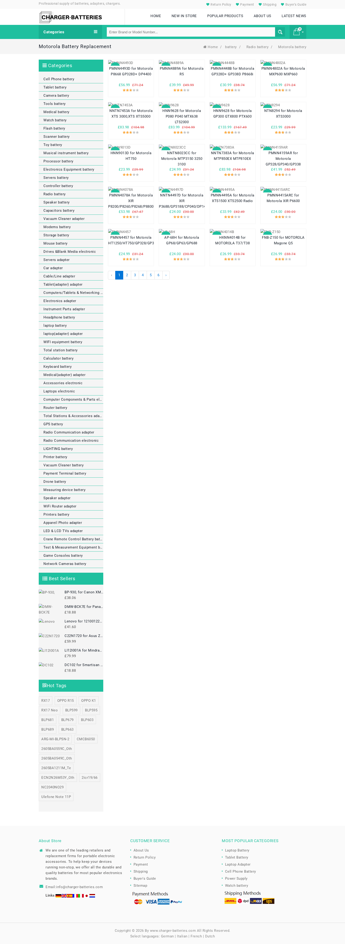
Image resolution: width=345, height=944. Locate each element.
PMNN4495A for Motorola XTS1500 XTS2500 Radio (232, 198)
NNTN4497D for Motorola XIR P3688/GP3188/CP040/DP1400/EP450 (181, 201)
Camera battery (56, 95)
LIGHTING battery (58, 449)
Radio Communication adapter (68, 432)
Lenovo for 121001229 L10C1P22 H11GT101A (84, 621)
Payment (246, 4)
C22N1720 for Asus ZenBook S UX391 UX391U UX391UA (84, 636)
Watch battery (55, 120)
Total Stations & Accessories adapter (73, 416)
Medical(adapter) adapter (64, 375)
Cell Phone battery (58, 79)
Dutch (210, 936)
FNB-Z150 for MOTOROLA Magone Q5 (283, 240)
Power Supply (236, 878)
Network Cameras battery (64, 564)
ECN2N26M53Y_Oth (57, 777)
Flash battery (54, 128)
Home (213, 47)
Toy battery (52, 145)
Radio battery (257, 47)
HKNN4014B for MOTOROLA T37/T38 (232, 240)
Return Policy (220, 4)
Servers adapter (56, 260)
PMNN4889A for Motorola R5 (181, 71)
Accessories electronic (62, 383)
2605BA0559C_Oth (56, 749)
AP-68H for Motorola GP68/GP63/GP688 (181, 240)
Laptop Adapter (238, 864)
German (167, 936)
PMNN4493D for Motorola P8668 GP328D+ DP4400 (131, 71)
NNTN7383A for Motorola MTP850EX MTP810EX (232, 156)
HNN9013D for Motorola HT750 (131, 156)
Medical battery (56, 112)
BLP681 (47, 720)
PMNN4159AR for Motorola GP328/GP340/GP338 (283, 158)
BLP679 (67, 720)
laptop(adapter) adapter (63, 334)
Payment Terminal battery (64, 473)
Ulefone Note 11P (56, 797)
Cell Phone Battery (240, 871)
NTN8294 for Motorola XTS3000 (283, 114)
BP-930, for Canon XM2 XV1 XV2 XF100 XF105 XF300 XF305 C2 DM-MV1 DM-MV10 (84, 592)
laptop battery (55, 325)
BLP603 (87, 720)
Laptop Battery (237, 850)
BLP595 (91, 710)
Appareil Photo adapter (62, 523)
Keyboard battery (57, 367)
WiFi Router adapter (60, 506)
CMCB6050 (86, 739)
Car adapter (53, 268)
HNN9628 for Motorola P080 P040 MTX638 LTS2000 (181, 116)
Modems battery (57, 227)
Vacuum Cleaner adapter (63, 219)
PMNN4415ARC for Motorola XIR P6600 (283, 198)
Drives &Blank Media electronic (69, 251)
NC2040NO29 (52, 787)
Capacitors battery (58, 210)
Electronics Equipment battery (68, 169)
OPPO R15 (65, 700)
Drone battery (54, 482)
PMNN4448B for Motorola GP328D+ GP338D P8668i (232, 71)
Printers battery (56, 514)
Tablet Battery (236, 857)
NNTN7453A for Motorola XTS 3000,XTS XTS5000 (131, 114)
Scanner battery (56, 136)
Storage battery (56, 235)
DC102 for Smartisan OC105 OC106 (84, 665)
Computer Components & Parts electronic (73, 399)
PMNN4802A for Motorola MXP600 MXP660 (283, 71)
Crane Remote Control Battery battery (73, 539)
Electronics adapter (59, 301)
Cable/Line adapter (59, 276)
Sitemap (140, 885)
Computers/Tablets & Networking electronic (73, 293)
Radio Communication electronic (71, 440)
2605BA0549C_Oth (56, 758)
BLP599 (71, 710)
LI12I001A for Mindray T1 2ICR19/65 (84, 650)
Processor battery (58, 161)
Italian (182, 936)
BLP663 (67, 729)
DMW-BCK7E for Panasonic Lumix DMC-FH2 (84, 607)
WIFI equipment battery (62, 342)
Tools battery (54, 104)
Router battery (55, 408)
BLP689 (47, 729)
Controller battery (58, 186)
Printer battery (55, 457)
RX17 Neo (49, 710)
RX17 (45, 700)
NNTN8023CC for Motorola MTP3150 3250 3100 (182, 158)
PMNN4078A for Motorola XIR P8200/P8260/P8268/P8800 (131, 201)
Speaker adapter (57, 498)
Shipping (269, 4)
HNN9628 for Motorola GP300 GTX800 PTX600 (232, 114)
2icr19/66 (90, 777)
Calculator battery (58, 358)
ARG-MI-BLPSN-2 (55, 739)
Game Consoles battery (63, 555)
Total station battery (60, 350)
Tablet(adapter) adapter (63, 284)
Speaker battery (56, 202)
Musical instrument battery (65, 153)
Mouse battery (55, 243)
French (196, 936)
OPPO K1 (88, 700)
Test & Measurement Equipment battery (73, 547)
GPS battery (53, 424)
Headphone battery (59, 317)
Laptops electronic (59, 391)
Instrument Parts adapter (64, 309)
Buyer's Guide (295, 4)
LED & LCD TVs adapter (63, 531)
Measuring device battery (64, 490)
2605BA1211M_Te (56, 768)
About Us (141, 850)
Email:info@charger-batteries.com (74, 887)
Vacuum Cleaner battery (63, 465)
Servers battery (56, 178)
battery (231, 47)
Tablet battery (54, 87)
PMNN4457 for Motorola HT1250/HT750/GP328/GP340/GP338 (131, 240)
